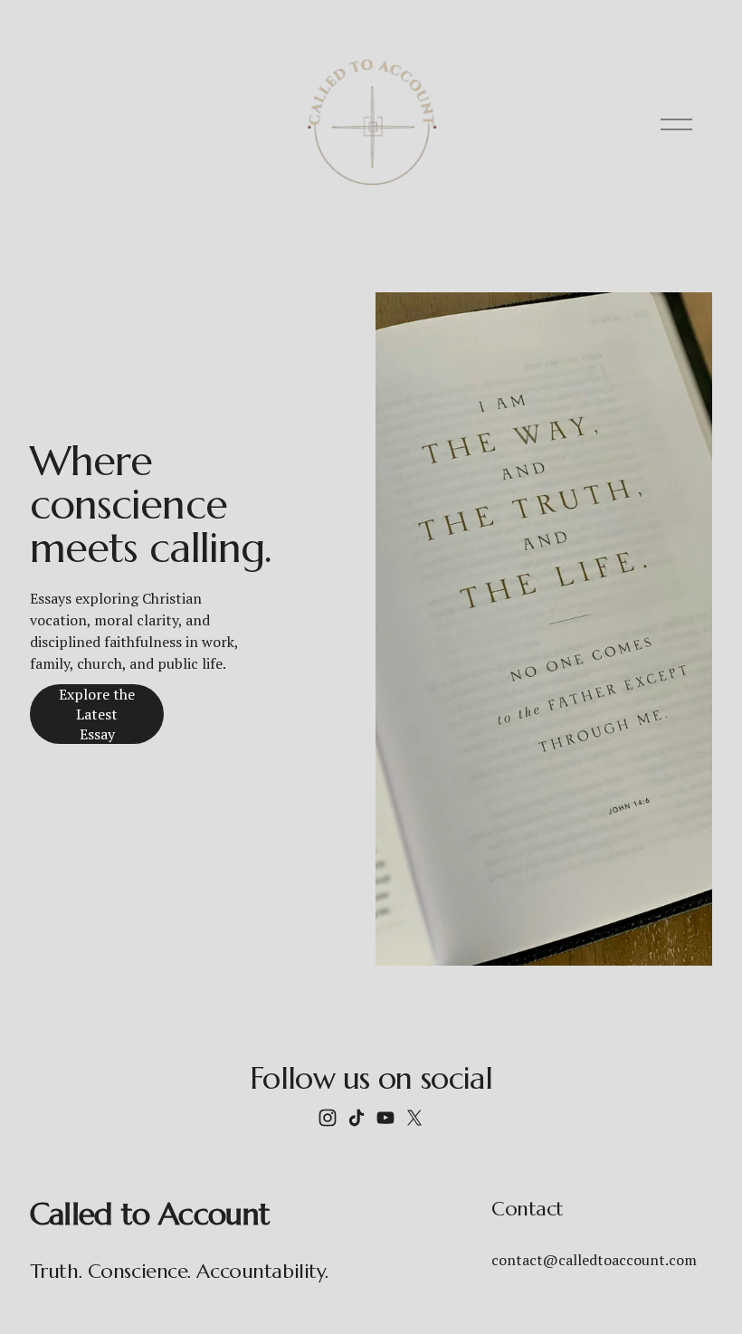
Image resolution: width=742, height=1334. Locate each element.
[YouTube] (385, 1118)
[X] (414, 1118)
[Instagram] (328, 1118)
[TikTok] (356, 1118)
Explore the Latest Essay (97, 714)
